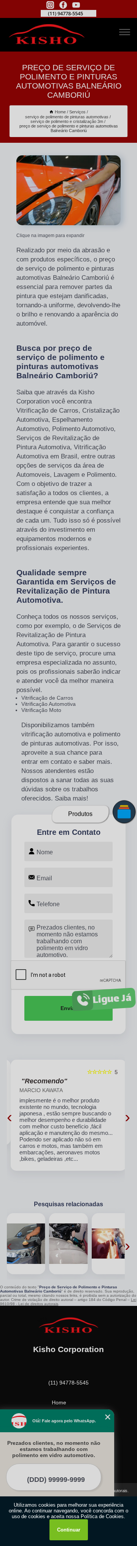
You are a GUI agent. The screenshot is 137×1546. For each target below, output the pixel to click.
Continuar (68, 1530)
